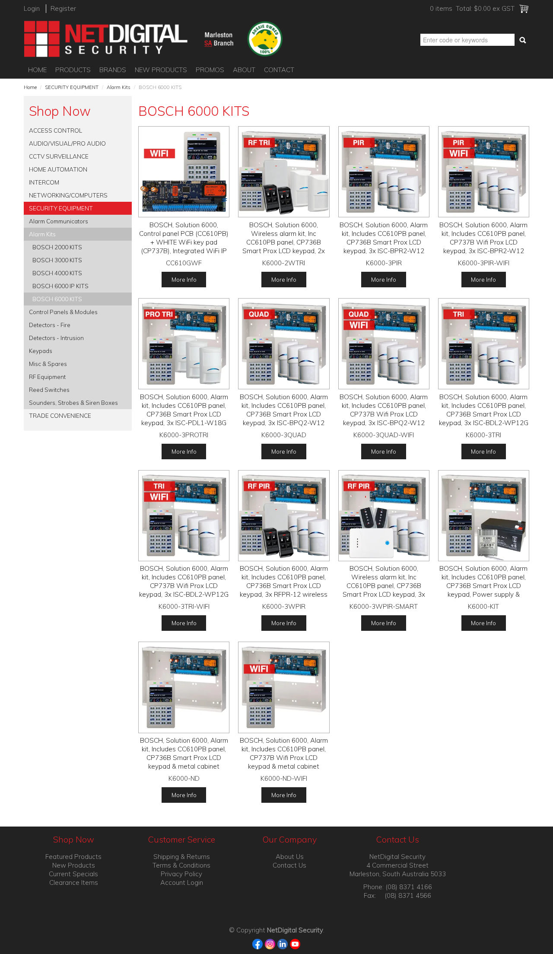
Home (37, 70)
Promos (210, 70)
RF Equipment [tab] (47, 376)
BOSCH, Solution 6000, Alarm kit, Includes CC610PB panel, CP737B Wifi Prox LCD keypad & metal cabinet (284, 753)
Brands (112, 70)
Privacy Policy (181, 874)
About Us (290, 856)
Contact (279, 70)
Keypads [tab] (40, 350)
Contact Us (289, 865)
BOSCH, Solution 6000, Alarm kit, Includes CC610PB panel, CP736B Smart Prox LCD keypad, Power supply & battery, (483, 585)
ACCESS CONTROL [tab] (55, 130)
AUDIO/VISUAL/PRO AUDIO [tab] (67, 143)
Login (32, 8)
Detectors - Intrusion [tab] (56, 337)
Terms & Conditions (181, 865)
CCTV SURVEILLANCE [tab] (59, 156)
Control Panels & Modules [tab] (63, 311)
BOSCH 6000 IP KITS (60, 285)
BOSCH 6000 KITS (57, 298)
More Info (184, 279)
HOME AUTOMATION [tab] (58, 169)
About (244, 70)
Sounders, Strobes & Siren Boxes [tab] (73, 402)
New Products (161, 70)
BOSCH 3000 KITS (57, 260)
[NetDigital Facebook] (257, 943)
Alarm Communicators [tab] (58, 221)
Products (73, 70)
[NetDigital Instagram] (270, 943)
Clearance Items (73, 882)
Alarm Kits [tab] (42, 234)
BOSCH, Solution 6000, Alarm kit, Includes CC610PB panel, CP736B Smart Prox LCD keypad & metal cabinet (184, 753)
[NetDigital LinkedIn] (282, 943)
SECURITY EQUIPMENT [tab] (61, 208)
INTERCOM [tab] (44, 182)
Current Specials (73, 874)
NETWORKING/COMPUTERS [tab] (68, 195)
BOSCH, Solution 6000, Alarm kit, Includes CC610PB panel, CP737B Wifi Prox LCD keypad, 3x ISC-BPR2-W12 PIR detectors (483, 242)
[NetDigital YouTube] (295, 943)
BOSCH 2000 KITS (57, 247)
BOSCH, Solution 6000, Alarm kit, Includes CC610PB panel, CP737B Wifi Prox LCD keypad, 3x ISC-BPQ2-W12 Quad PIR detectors (384, 414)
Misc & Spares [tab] (48, 363)
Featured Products (73, 856)
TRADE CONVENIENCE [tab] (60, 415)
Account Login (181, 882)
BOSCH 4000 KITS (57, 273)
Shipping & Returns (181, 856)
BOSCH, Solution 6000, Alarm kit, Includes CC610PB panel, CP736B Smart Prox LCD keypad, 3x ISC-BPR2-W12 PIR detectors (384, 242)
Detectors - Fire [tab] (49, 324)
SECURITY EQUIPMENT (72, 87)
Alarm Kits (118, 87)
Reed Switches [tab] (49, 389)
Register (63, 8)
